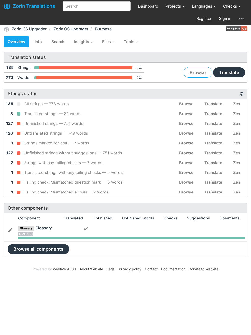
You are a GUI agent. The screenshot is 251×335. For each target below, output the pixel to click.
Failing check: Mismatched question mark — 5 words (73, 182)
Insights (82, 41)
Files (107, 41)
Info (38, 41)
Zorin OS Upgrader (29, 28)
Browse (198, 72)
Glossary (43, 227)
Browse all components (38, 249)
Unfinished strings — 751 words (53, 123)
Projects (174, 6)
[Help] (241, 18)
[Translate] (10, 229)
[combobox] (97, 6)
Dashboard (148, 6)
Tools (129, 41)
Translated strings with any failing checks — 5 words (73, 172)
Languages (202, 6)
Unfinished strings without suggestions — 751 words (73, 152)
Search (57, 41)
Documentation (173, 269)
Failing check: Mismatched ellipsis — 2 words (66, 192)
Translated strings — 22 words (52, 113)
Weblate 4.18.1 (64, 269)
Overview (16, 41)
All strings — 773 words (46, 103)
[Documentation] (241, 93)
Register (204, 18)
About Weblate (91, 269)
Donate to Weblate (203, 269)
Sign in (225, 18)
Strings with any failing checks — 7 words (63, 162)
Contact (151, 269)
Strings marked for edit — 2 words (56, 143)
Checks (230, 6)
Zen (236, 103)
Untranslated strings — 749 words (56, 133)
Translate (229, 72)
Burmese (103, 28)
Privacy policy (130, 269)
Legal (111, 269)
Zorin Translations (34, 6)
